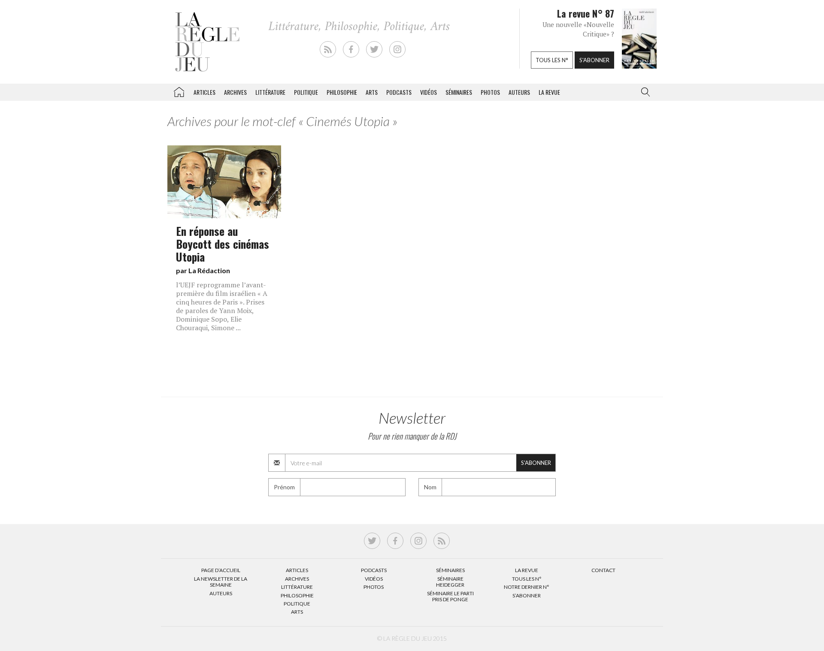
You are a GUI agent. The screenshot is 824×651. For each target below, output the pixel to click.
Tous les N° (527, 579)
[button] (643, 92)
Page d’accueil (220, 570)
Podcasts (399, 91)
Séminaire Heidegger (450, 582)
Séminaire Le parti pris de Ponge (450, 596)
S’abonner (526, 595)
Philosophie (342, 91)
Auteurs (519, 91)
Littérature (270, 91)
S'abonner (594, 60)
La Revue (526, 570)
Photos (490, 91)
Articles (204, 91)
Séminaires (458, 91)
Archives (235, 91)
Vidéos (428, 91)
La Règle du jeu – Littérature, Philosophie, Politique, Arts (179, 90)
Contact (603, 570)
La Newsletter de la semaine (220, 582)
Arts (372, 91)
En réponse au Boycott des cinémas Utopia (222, 244)
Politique (306, 91)
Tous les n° (552, 60)
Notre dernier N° (526, 587)
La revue (549, 91)
